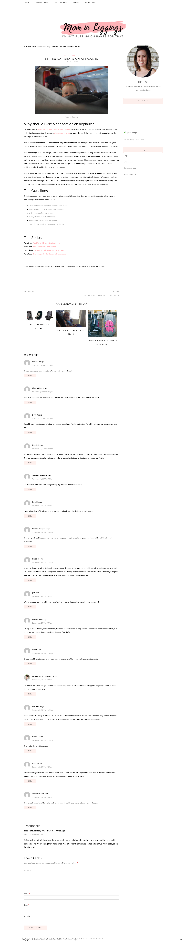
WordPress (68, 940)
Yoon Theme (40, 940)
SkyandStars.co (95, 938)
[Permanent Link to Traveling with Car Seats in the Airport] (102, 336)
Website (27, 916)
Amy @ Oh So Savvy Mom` (43, 676)
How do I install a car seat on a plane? (43, 220)
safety (67, 55)
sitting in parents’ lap (62, 133)
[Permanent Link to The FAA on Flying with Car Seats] (71, 326)
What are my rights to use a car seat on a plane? (47, 209)
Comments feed (130, 168)
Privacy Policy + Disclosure (134, 140)
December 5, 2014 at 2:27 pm (42, 596)
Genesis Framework (55, 940)
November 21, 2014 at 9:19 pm (43, 479)
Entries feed (128, 162)
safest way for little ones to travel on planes (54, 129)
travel (75, 55)
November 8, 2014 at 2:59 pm (42, 392)
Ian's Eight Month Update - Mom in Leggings (42, 831)
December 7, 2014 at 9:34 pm (42, 797)
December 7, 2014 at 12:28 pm (42, 740)
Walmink (75, 117)
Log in (126, 155)
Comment (28, 870)
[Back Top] (181, 939)
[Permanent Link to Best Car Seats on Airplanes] (40, 320)
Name (27, 894)
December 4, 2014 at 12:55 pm (42, 532)
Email (26, 905)
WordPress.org (130, 174)
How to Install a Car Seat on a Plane (49, 250)
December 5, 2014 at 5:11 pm (42, 623)
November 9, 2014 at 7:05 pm (42, 418)
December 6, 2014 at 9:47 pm (42, 680)
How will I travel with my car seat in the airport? (47, 224)
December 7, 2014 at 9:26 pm (42, 767)
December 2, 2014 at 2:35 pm (42, 506)
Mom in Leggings (93, 29)
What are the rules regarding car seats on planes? (48, 206)
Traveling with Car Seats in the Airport (49, 254)
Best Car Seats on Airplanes (44, 246)
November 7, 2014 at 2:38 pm (42, 365)
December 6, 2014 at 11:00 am (42, 653)
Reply (30, 376)
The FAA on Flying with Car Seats (46, 243)
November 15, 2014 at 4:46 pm (43, 449)
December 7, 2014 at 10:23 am (42, 710)
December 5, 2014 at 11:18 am (42, 562)
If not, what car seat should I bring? (42, 217)
